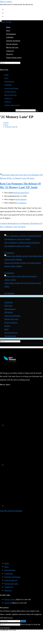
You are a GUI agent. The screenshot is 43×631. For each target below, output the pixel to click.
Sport (6, 329)
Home (6, 75)
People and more (10, 322)
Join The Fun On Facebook (11, 511)
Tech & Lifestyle (10, 91)
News (6, 78)
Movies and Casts (10, 95)
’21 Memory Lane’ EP (10, 127)
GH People (8, 312)
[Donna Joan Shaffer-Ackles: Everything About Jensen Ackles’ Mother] (23, 259)
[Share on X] (23, 425)
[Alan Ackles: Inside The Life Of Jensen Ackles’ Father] (23, 280)
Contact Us (8, 98)
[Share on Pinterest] (23, 506)
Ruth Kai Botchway (21, 193)
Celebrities (8, 85)
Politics (7, 326)
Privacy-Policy (10, 599)
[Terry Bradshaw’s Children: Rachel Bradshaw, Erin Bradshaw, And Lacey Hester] (23, 239)
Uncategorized (10, 336)
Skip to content (6, 2)
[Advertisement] (21, 150)
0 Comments (21, 203)
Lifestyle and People (11, 88)
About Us (7, 102)
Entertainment (9, 81)
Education (8, 306)
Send (23, 621)
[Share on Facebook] (23, 465)
